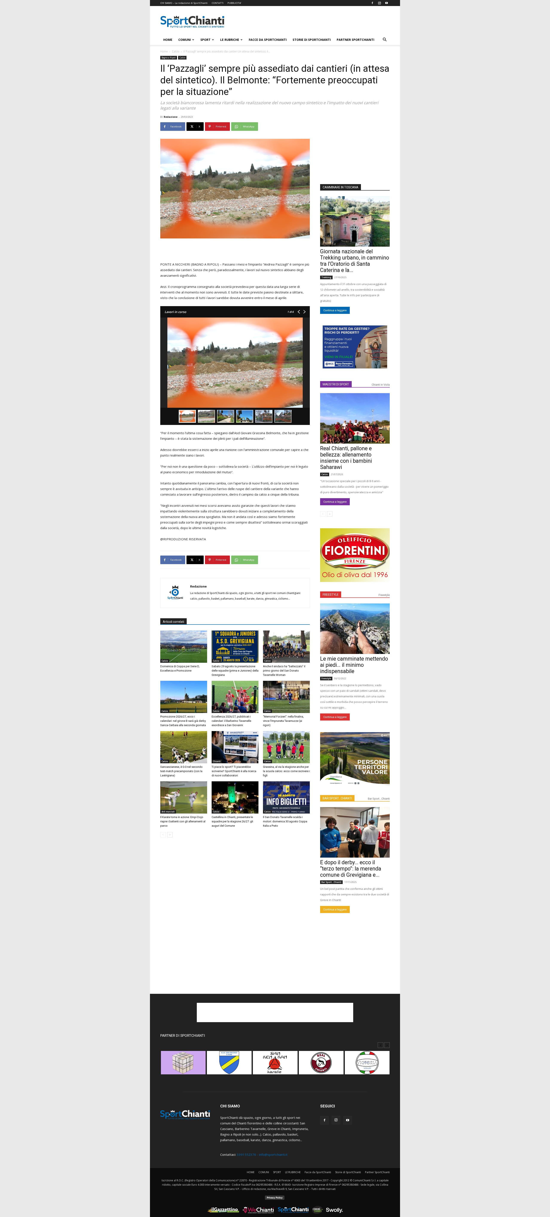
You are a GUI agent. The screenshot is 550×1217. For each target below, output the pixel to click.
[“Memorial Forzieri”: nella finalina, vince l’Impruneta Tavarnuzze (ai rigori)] (286, 697)
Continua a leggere (335, 310)
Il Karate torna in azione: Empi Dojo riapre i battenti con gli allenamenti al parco (182, 821)
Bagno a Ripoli (169, 57)
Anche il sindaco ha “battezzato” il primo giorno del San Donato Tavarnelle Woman (284, 670)
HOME (167, 40)
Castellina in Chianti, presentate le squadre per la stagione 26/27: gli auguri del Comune (232, 821)
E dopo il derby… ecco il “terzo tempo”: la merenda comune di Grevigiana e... (350, 868)
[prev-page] (163, 834)
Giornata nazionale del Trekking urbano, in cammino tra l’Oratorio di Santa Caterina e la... (354, 260)
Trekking (326, 277)
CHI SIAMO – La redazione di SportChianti (184, 3)
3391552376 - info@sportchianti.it (262, 1154)
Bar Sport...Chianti (379, 798)
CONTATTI (217, 3)
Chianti (217, 761)
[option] (183, 1065)
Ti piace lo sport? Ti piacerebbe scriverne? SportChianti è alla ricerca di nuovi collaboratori (234, 771)
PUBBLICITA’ (234, 3)
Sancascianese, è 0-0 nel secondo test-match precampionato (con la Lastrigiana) (181, 771)
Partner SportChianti (355, 40)
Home (164, 51)
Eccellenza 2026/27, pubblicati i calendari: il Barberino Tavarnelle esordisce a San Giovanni (231, 721)
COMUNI (184, 40)
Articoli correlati (173, 621)
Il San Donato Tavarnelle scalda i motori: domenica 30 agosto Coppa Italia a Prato (285, 821)
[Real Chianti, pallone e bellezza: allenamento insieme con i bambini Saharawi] (355, 418)
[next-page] (170, 834)
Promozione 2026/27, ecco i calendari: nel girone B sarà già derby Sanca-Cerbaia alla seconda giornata (183, 721)
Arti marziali (168, 811)
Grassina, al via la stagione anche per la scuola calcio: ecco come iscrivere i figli (286, 771)
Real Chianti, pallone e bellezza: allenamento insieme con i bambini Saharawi (346, 457)
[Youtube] (386, 3)
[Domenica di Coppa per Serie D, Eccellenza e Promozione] (183, 647)
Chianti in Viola (381, 384)
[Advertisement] (311, 21)
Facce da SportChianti (268, 40)
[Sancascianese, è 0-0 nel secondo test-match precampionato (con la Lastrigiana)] (183, 747)
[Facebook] (372, 3)
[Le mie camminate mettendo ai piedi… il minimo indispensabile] (355, 628)
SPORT (205, 40)
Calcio (175, 51)
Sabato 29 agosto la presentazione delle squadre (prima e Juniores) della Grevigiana (235, 670)
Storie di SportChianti (312, 40)
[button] (384, 40)
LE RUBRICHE (229, 40)
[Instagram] (379, 3)
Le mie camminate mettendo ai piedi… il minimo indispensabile (354, 665)
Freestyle (384, 595)
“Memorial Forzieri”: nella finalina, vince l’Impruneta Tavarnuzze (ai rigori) (283, 721)
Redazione (170, 116)
